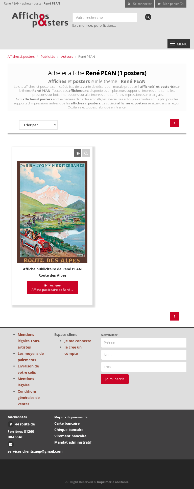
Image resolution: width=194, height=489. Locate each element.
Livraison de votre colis (28, 369)
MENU (181, 44)
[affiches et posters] (39, 18)
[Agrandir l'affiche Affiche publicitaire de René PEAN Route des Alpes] (86, 153)
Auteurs (67, 56)
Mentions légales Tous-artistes (29, 341)
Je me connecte (77, 340)
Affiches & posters (21, 56)
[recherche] (148, 17)
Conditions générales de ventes (29, 397)
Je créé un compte (73, 350)
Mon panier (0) (173, 4)
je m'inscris (115, 379)
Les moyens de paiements (31, 356)
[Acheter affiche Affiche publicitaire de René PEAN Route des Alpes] (77, 153)
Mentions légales (26, 381)
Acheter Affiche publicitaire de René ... (52, 287)
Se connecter (142, 4)
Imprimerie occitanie (113, 482)
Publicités (48, 56)
